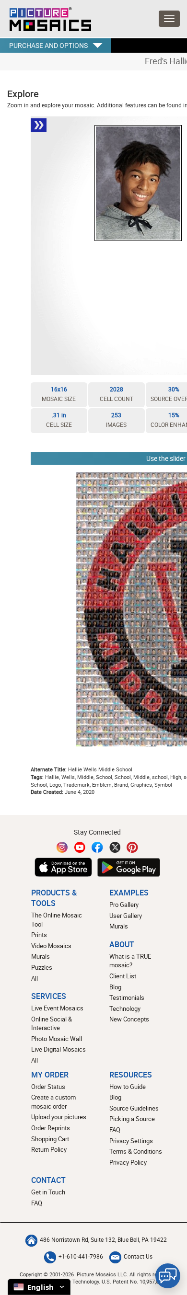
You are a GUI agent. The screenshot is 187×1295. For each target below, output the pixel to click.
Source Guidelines (134, 1108)
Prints (39, 934)
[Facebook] (97, 847)
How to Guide (127, 1086)
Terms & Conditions (135, 1151)
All (34, 978)
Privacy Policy (128, 1162)
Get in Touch (48, 1192)
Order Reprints (50, 1127)
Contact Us (138, 1256)
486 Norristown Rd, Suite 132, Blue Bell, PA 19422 (103, 1239)
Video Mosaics (51, 945)
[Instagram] (62, 847)
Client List (122, 976)
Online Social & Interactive (51, 1023)
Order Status (48, 1086)
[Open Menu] (169, 19)
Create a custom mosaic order (53, 1102)
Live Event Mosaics (57, 1008)
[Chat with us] (167, 1275)
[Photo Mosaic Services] (45, 16)
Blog (115, 987)
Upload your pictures (58, 1116)
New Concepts (129, 1019)
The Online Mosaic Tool (56, 919)
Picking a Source (132, 1118)
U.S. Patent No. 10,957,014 (133, 1281)
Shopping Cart (50, 1139)
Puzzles (41, 967)
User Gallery (125, 915)
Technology (124, 1008)
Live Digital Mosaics (58, 1049)
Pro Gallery (124, 904)
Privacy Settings (131, 1140)
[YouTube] (80, 847)
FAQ (114, 1129)
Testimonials (126, 997)
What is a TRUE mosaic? (130, 961)
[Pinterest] (132, 847)
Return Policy (49, 1149)
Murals (40, 956)
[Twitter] (115, 847)
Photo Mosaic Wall (56, 1038)
